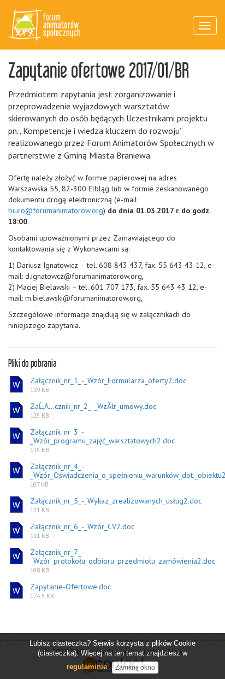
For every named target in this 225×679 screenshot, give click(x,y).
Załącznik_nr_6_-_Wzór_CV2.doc (82, 531)
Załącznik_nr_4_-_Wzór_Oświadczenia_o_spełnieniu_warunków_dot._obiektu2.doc (123, 475)
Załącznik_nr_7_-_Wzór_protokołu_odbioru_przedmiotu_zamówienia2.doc (122, 561)
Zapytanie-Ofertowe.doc (70, 591)
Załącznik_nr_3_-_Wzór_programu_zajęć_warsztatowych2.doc (102, 441)
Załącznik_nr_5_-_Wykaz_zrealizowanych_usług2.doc (116, 505)
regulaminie (87, 667)
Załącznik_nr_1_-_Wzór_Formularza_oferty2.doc (108, 385)
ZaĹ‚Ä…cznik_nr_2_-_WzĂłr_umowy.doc (93, 410)
